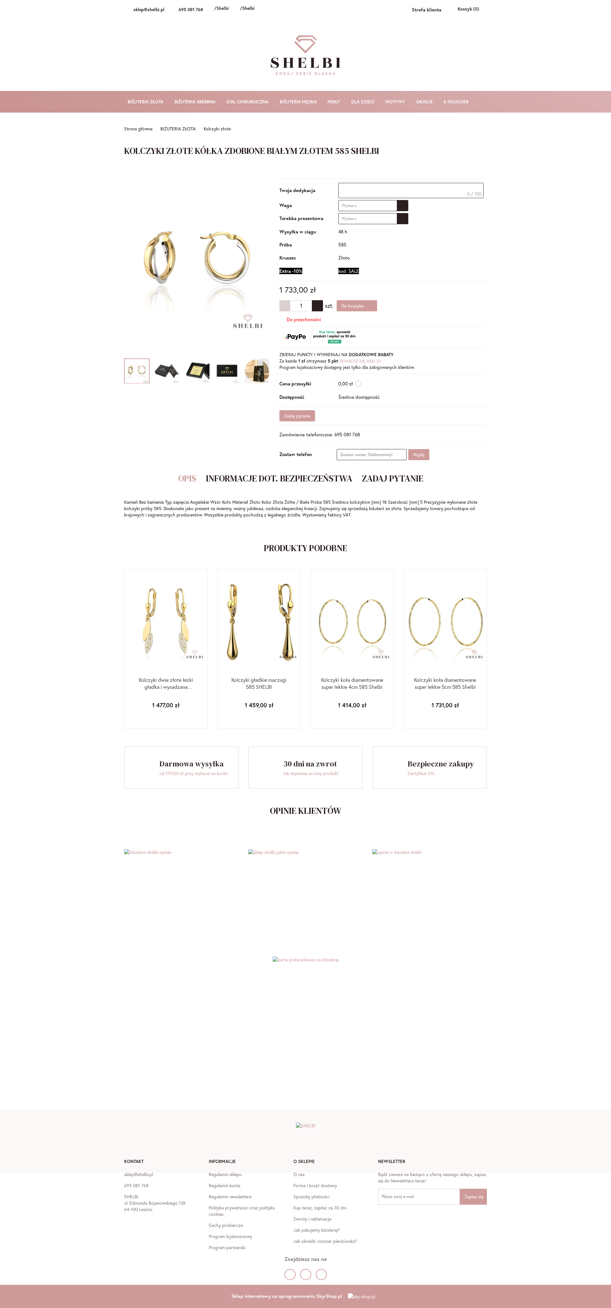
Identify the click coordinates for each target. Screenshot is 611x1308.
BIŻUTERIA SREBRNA (195, 102)
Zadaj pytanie (297, 416)
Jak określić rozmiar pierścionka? (325, 1241)
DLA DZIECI (363, 102)
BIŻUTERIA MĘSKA (299, 102)
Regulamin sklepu (225, 1174)
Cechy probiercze (226, 1225)
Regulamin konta (224, 1185)
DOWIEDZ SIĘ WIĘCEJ (360, 361)
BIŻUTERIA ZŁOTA (146, 102)
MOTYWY (395, 102)
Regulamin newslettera (230, 1197)
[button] (134, 1162)
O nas (299, 1174)
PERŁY (334, 102)
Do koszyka (353, 306)
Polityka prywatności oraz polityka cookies (242, 1211)
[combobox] (373, 205)
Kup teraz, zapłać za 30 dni (319, 1208)
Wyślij (419, 455)
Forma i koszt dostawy (315, 1185)
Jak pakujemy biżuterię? (316, 1230)
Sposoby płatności (311, 1197)
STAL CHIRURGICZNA (248, 102)
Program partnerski (227, 1247)
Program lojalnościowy (230, 1236)
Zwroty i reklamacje (312, 1219)
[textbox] (411, 190)
